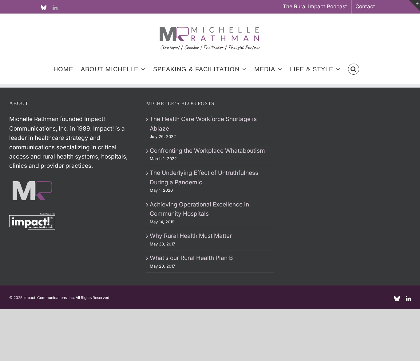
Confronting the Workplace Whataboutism (207, 150)
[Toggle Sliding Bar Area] (414, 5)
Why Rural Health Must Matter (191, 235)
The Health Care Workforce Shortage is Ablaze (203, 124)
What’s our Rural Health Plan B (191, 257)
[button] (353, 68)
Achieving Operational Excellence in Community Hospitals (199, 209)
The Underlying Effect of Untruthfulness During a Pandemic (204, 177)
